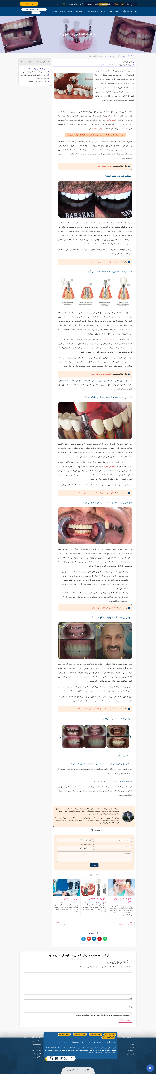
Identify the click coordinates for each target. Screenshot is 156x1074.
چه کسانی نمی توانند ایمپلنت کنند (98, 261)
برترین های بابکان (93, 11)
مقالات (70, 11)
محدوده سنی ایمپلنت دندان (122, 900)
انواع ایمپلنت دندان (97, 898)
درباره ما (62, 11)
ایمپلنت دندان (96, 128)
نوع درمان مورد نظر (87, 844)
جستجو (28, 12)
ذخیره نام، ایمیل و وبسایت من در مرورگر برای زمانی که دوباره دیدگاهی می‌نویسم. (103, 1015)
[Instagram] (70, 1058)
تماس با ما (54, 11)
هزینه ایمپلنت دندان (103, 166)
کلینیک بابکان (114, 11)
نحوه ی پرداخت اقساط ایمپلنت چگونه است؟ (34, 75)
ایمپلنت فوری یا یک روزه (101, 374)
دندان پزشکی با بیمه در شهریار (104, 607)
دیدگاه (129, 971)
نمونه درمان (79, 11)
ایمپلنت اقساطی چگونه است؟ (37, 69)
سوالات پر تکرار (41, 78)
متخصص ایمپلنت (109, 466)
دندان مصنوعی (109, 339)
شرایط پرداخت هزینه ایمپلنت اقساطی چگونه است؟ (34, 72)
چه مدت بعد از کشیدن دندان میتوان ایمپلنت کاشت (91, 708)
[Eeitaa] (51, 1058)
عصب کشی (110, 120)
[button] (60, 737)
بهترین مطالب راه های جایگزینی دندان (115, 56)
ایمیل (130, 1007)
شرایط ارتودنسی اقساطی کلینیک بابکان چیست (95, 492)
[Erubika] (56, 1058)
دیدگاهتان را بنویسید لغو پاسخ (37, 81)
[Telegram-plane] (61, 1058)
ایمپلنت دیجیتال (70, 898)
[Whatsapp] (66, 1058)
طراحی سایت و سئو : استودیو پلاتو (78, 1070)
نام (131, 998)
